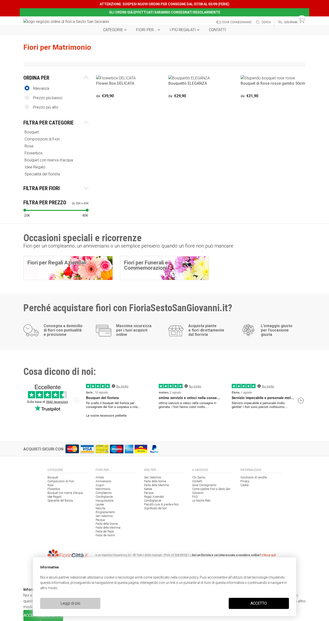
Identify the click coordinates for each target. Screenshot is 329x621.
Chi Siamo (198, 477)
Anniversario (103, 481)
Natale (148, 489)
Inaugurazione (104, 500)
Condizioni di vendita (253, 477)
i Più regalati (183, 30)
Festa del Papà (105, 531)
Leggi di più (70, 603)
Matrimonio (103, 489)
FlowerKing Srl (122, 555)
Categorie (113, 30)
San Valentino (104, 516)
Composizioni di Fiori (60, 481)
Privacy (245, 481)
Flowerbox (53, 489)
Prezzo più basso (47, 98)
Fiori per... (147, 30)
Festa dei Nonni (105, 535)
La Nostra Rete (201, 500)
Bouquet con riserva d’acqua (65, 493)
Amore (100, 477)
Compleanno (104, 493)
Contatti (217, 30)
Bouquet (52, 477)
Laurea (100, 504)
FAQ (195, 496)
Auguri (100, 485)
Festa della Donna (107, 523)
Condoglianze (104, 496)
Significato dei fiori (155, 508)
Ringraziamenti (105, 512)
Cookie (244, 485)
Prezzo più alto (45, 107)
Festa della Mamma (108, 527)
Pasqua (100, 520)
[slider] (24, 210)
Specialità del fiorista (60, 500)
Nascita (100, 508)
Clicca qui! (269, 555)
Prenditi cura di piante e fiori (161, 504)
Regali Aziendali (154, 496)
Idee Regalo (54, 496)
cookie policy (188, 577)
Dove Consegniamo (204, 485)
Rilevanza (41, 88)
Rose (50, 485)
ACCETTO (258, 603)
